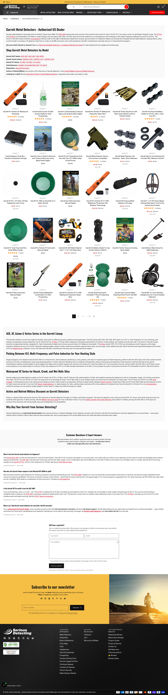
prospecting (35, 39)
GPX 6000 (77, 475)
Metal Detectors (65, 635)
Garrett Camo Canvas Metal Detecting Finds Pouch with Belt (125, 294)
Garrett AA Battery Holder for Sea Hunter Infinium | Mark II (98, 249)
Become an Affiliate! (91, 640)
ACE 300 (24, 56)
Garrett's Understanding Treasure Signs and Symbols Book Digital (70, 113)
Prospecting (64, 655)
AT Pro (159, 34)
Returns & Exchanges (115, 638)
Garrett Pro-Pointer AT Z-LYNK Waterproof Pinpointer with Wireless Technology (98, 203)
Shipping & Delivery (115, 635)
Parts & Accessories (67, 652)
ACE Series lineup (65, 462)
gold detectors (64, 479)
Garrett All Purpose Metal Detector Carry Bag (125, 202)
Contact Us (112, 646)
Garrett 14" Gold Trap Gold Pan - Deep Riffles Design (15, 249)
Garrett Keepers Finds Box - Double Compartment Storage (16, 157)
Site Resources (113, 649)
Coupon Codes (113, 640)
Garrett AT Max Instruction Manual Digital (15, 294)
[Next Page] (94, 316)
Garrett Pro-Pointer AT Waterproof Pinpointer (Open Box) (97, 113)
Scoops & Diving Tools (68, 658)
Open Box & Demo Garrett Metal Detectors (42, 74)
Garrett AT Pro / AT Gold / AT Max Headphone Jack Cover (15, 202)
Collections (15, 19)
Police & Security (66, 670)
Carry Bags (64, 643)
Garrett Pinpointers (22, 68)
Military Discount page (50, 400)
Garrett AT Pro (19, 462)
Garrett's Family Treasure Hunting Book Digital (125, 249)
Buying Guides (113, 658)
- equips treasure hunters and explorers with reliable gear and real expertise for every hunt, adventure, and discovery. (58, 692)
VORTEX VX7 (38, 59)
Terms (61, 613)
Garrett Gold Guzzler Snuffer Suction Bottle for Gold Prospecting (42, 114)
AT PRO (22, 62)
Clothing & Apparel (66, 664)
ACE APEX (40, 56)
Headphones (64, 649)
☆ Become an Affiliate (157, 12)
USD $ (14, 686)
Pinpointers (64, 638)
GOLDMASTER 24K (32, 65)
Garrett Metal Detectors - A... (32, 19)
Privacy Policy (72, 613)
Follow (8, 2)
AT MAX (29, 62)
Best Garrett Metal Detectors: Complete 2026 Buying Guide (61, 45)
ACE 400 (62, 34)
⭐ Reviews (112, 655)
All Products (64, 632)
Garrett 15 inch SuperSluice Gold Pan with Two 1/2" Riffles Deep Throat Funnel (70, 158)
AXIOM (21, 65)
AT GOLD (37, 62)
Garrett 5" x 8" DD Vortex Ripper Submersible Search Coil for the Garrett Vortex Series (152, 203)
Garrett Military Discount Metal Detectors (79, 71)
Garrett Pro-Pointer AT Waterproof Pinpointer (15, 113)
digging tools (18, 348)
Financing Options (114, 652)
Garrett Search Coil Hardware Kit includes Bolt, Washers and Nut (152, 157)
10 (89, 316)
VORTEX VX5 (27, 59)
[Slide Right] (113, 2)
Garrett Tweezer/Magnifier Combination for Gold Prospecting (43, 295)
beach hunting (106, 382)
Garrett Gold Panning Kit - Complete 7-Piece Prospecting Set (98, 295)
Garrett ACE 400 (12, 458)
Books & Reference (66, 640)
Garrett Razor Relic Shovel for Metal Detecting (152, 249)
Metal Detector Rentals (68, 673)
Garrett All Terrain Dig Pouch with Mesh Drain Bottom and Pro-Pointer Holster (125, 114)
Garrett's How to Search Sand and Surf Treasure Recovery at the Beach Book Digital (42, 158)
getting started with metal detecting (99, 400)
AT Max (12, 37)
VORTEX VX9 (49, 59)
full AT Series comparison (44, 496)
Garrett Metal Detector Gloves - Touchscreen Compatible (97, 157)
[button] (126, 7)
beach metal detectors (46, 384)
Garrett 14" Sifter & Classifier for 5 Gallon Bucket (43, 202)
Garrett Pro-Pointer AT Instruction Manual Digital (43, 249)
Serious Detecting (14, 692)
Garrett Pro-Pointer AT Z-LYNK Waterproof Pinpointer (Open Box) (70, 295)
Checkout (87, 635)
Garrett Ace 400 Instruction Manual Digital (70, 202)
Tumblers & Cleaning (67, 667)
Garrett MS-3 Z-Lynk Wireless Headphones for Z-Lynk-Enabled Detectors (152, 295)
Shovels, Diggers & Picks (69, 661)
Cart (85, 638)
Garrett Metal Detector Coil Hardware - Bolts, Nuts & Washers (124, 157)
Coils (61, 646)
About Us (111, 632)
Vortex (102, 344)
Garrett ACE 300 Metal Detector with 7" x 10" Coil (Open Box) (70, 249)
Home (5, 19)
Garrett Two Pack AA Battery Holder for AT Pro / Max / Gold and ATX (152, 114)
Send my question (56, 566)
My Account (88, 632)
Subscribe (76, 607)
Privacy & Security (114, 643)
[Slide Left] (54, 2)
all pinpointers (151, 384)
